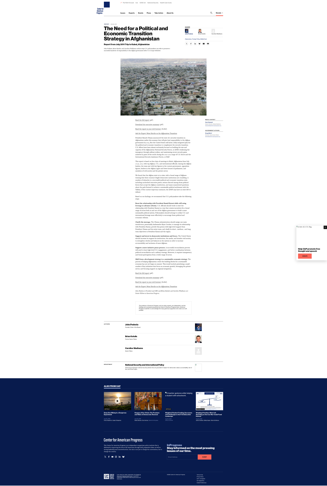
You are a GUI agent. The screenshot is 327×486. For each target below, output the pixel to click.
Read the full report (142, 120)
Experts (132, 13)
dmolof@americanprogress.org (212, 136)
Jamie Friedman (199, 420)
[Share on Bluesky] (199, 43)
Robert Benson (138, 420)
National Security (152, 3)
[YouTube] (112, 457)
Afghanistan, (188, 39)
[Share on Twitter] (186, 43)
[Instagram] (116, 457)
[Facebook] (108, 457)
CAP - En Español (201, 478)
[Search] (211, 14)
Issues (122, 13)
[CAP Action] (109, 476)
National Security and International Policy (144, 365)
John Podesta (131, 324)
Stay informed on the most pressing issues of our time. (191, 448)
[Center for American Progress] (107, 8)
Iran (137, 3)
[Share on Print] (208, 43)
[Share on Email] (203, 43)
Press (149, 13)
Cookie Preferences (201, 482)
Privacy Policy (200, 476)
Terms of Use (200, 474)
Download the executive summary (147, 124)
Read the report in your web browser (148, 129)
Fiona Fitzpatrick (108, 420)
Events (140, 13)
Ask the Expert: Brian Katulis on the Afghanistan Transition (156, 133)
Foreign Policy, (196, 39)
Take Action (158, 13)
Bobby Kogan (207, 420)
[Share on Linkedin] (195, 43)
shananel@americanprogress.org (213, 125)
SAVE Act (143, 3)
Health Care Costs (166, 3)
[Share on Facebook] (191, 43)
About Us (170, 13)
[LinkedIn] (119, 457)
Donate (219, 13)
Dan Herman (145, 420)
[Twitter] (105, 457)
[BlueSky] (123, 457)
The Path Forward (128, 3)
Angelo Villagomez (116, 420)
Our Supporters (200, 480)
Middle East (203, 39)
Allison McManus (215, 420)
